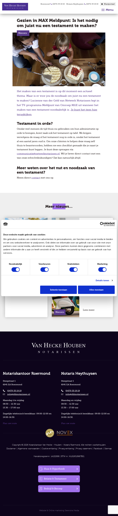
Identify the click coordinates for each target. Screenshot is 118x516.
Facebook (98, 449)
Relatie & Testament (55, 478)
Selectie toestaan (58, 289)
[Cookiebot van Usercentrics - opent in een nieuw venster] (102, 224)
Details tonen (102, 280)
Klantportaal (109, 4)
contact (35, 177)
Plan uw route (10, 423)
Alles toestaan (96, 289)
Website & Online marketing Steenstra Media (59, 510)
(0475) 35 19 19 (58, 4)
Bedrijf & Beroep (53, 488)
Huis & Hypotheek (54, 469)
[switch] (44, 269)
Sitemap (108, 449)
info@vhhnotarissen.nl (18, 394)
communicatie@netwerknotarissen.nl (38, 153)
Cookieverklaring (49, 449)
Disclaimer (11, 449)
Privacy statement (84, 449)
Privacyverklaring (66, 449)
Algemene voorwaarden (29, 449)
